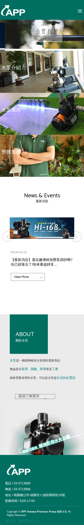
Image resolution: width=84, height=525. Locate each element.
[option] (42, 247)
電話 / (9, 483)
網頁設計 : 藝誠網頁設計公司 (22, 520)
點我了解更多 (28, 396)
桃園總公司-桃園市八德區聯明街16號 (39, 495)
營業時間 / (12, 501)
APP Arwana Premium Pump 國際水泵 (13, 10)
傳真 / (9, 489)
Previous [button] (10, 239)
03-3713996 (22, 489)
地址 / (9, 495)
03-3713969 (22, 483)
